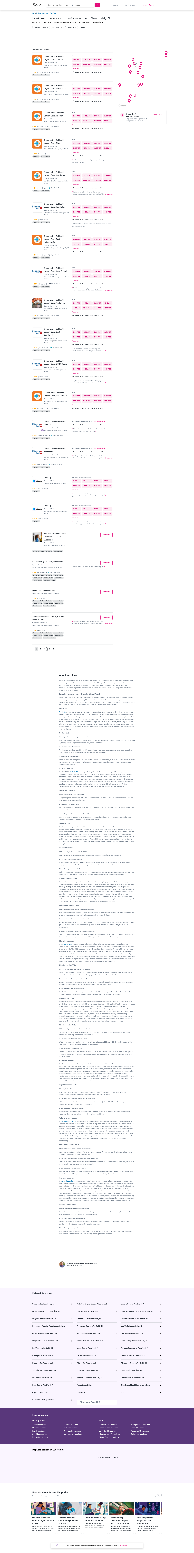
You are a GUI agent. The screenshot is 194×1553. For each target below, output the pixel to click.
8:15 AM (76, 60)
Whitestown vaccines (73, 1434)
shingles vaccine (68, 944)
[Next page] (57, 649)
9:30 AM (97, 89)
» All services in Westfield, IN (89, 1402)
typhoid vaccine (68, 1181)
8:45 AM (97, 60)
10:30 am (107, 481)
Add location (157, 115)
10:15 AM (97, 64)
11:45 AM (86, 239)
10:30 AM (107, 64)
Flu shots (62, 712)
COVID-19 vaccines (77, 772)
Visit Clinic (106, 535)
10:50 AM (76, 93)
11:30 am (107, 486)
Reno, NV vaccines (138, 1428)
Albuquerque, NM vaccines (142, 1424)
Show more (109, 194)
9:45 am (76, 481)
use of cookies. (124, 1545)
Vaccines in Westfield (49, 13)
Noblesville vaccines (72, 1431)
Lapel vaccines (38, 1431)
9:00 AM (107, 60)
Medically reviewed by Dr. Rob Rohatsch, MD (81, 1263)
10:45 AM (107, 121)
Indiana (38, 13)
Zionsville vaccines (40, 1437)
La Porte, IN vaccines (107, 1431)
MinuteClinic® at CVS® (108, 1458)
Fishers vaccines (71, 1428)
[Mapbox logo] (122, 105)
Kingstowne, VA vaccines (109, 1434)
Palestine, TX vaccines (140, 1431)
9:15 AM (76, 64)
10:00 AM (86, 64)
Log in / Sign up (149, 5)
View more (75, 68)
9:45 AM (107, 89)
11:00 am (87, 486)
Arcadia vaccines (39, 1424)
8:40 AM (76, 212)
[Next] (160, 1495)
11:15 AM (107, 308)
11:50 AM (107, 93)
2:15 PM (108, 244)
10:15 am (97, 481)
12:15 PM (97, 239)
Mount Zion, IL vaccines (109, 1437)
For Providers (130, 5)
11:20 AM (86, 93)
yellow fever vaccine (69, 1121)
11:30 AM (76, 239)
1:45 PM (87, 244)
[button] (129, 66)
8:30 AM (87, 60)
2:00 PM (97, 244)
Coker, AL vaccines (139, 1434)
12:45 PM (107, 239)
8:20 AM (97, 207)
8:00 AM (76, 207)
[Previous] (156, 1495)
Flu (120, 717)
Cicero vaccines (39, 1428)
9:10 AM (108, 212)
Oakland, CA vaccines (108, 1424)
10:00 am (86, 481)
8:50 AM (87, 212)
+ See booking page (99, 421)
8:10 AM (87, 207)
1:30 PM (76, 244)
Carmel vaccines (71, 1424)
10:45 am (76, 486)
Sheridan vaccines (39, 1434)
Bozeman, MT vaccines (108, 1428)
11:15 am (97, 486)
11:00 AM (107, 148)
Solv (33, 13)
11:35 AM (97, 93)
